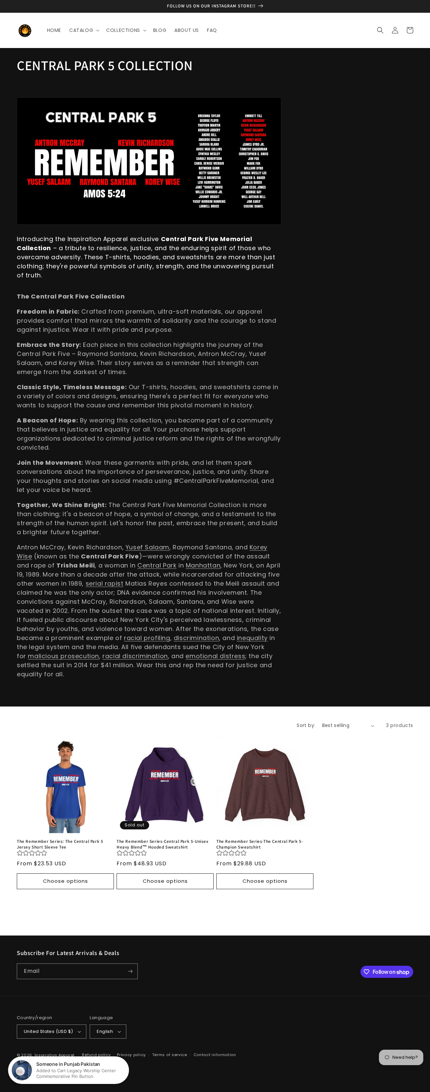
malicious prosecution (63, 656)
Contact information (215, 1054)
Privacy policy (131, 1054)
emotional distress (215, 656)
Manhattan (203, 565)
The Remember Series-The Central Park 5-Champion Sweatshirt (259, 844)
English (105, 1031)
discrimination (196, 638)
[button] (83, 30)
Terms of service (169, 1054)
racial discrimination (135, 656)
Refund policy (96, 1054)
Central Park (156, 565)
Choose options (65, 880)
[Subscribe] (130, 971)
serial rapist (105, 583)
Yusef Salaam (147, 547)
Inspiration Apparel (55, 1055)
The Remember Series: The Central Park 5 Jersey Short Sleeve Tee (60, 844)
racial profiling (147, 638)
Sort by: (306, 725)
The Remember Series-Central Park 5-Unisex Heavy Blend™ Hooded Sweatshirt (163, 844)
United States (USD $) (48, 1031)
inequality (252, 638)
